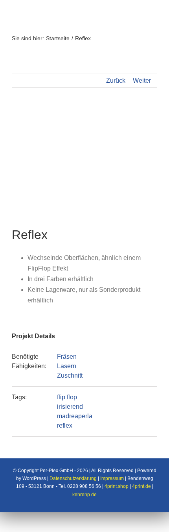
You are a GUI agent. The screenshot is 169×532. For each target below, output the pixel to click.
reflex (64, 425)
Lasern (66, 366)
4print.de (141, 486)
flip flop (67, 397)
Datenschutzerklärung (73, 478)
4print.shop (117, 486)
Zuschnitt (70, 375)
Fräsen (67, 356)
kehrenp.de (84, 494)
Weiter (142, 80)
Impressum (112, 478)
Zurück (115, 80)
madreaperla (74, 416)
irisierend (70, 406)
